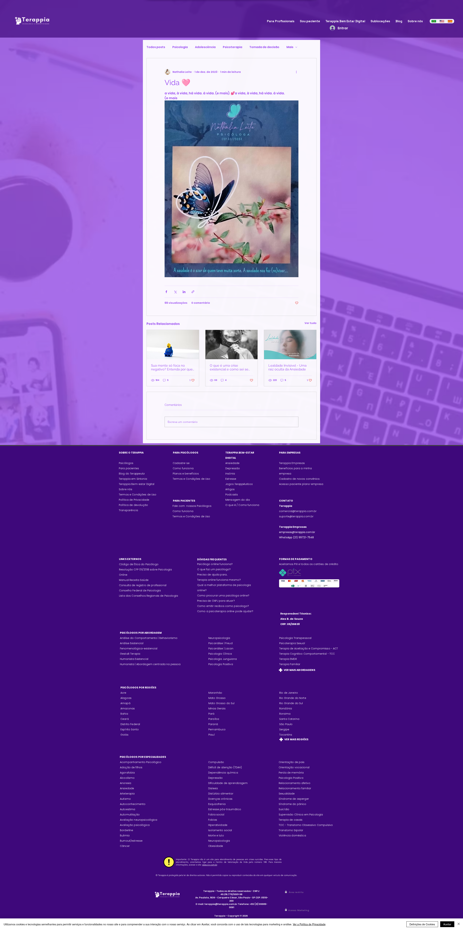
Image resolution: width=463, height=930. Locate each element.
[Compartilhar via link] (193, 291)
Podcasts (231, 494)
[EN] (442, 21)
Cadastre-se (181, 463)
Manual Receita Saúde (133, 580)
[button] (296, 892)
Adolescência (205, 47)
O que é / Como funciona (242, 505)
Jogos (239, 484)
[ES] (450, 21)
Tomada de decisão (264, 47)
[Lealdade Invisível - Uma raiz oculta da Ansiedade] (290, 344)
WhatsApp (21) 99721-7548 (296, 537)
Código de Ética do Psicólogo (138, 564)
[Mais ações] (296, 72)
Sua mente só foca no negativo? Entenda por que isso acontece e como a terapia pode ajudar (172, 367)
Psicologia (180, 47)
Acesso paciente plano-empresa (301, 484)
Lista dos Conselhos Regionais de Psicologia (148, 596)
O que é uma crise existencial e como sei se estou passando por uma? (230, 367)
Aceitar (447, 924)
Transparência (128, 510)
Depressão (232, 468)
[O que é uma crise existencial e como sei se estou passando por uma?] (231, 344)
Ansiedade (232, 463)
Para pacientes (129, 468)
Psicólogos (126, 463)
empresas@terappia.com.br (297, 532)
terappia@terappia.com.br (220, 904)
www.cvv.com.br (209, 864)
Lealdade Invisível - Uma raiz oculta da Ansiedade (287, 367)
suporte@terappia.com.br (296, 516)
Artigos (230, 489)
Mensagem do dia (237, 500)
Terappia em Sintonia (133, 479)
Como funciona (183, 511)
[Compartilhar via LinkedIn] (184, 291)
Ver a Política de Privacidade (309, 924)
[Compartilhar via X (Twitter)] (175, 291)
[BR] (434, 21)
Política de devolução (133, 505)
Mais (289, 47)
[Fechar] (458, 924)
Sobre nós (125, 489)
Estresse (230, 479)
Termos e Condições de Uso (137, 494)
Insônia (230, 473)
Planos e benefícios (186, 473)
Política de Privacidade (134, 500)
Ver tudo (311, 323)
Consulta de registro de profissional (142, 585)
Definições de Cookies (422, 924)
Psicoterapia (232, 47)
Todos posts (155, 47)
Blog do (132, 473)
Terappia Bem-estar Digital (136, 484)
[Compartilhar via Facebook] (166, 291)
